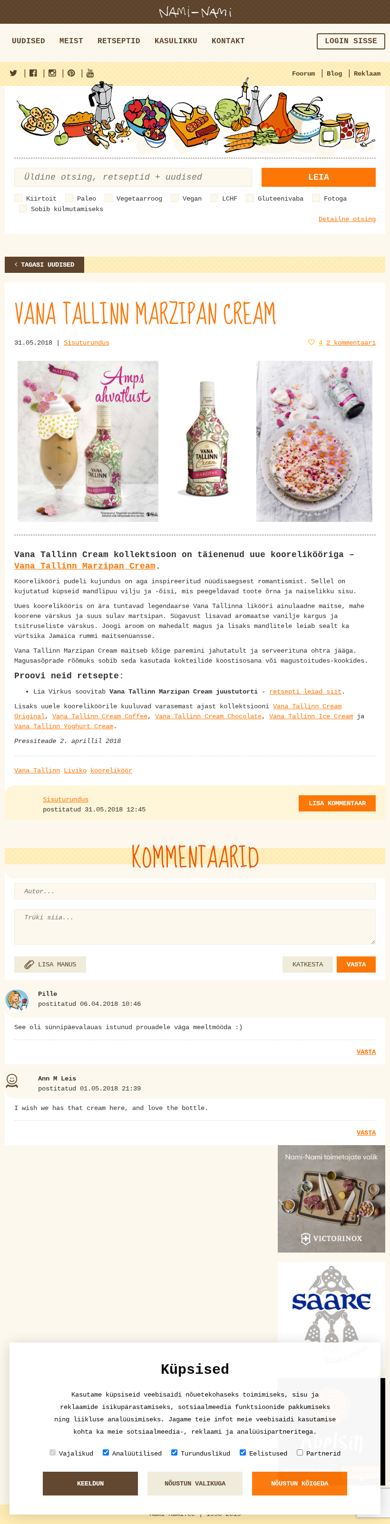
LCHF (229, 199)
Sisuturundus (86, 343)
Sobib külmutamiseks (67, 209)
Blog (334, 73)
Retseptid (119, 41)
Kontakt (228, 41)
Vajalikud (76, 1453)
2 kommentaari (351, 343)
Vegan (192, 199)
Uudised (28, 41)
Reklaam (367, 73)
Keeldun (90, 1483)
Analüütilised (137, 1453)
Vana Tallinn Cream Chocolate (208, 716)
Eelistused (268, 1453)
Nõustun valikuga (195, 1483)
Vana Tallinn (37, 770)
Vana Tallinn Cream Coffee (99, 716)
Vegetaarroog (139, 199)
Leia (318, 177)
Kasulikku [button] (176, 41)
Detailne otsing (347, 219)
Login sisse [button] (351, 41)
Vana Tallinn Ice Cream (311, 716)
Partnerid (323, 1453)
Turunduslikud (205, 1453)
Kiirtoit (41, 199)
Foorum (303, 73)
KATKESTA (307, 964)
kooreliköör (111, 770)
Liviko (75, 770)
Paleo (86, 199)
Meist (71, 41)
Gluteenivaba (280, 199)
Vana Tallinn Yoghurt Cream (63, 726)
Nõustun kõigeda (299, 1483)
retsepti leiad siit (305, 691)
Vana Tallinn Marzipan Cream (85, 566)
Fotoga (335, 199)
